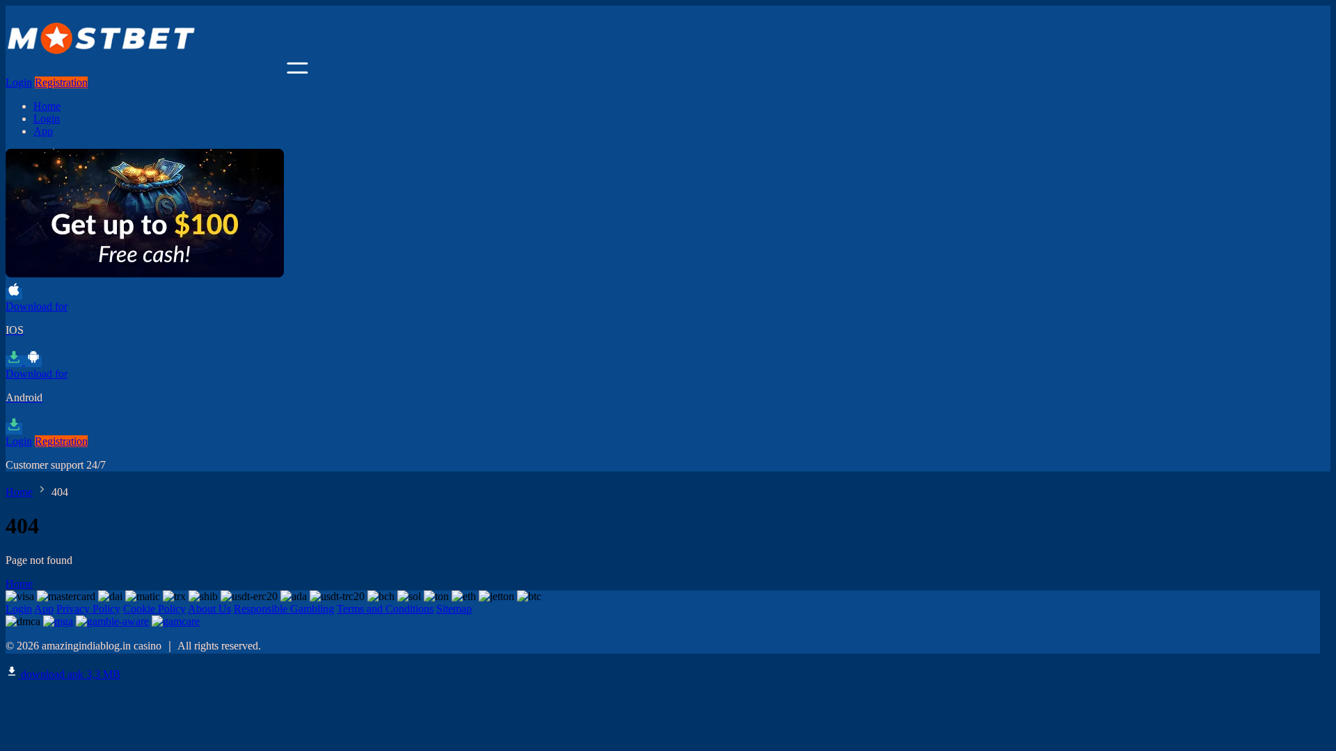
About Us (209, 609)
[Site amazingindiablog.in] (145, 70)
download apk (69, 674)
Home (47, 106)
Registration (61, 82)
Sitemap (454, 609)
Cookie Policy (154, 609)
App (43, 131)
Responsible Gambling (284, 609)
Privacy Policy (88, 609)
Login (19, 82)
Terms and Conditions (385, 609)
